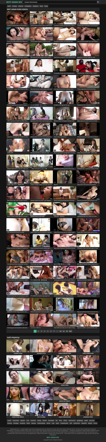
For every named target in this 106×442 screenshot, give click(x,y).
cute (53, 423)
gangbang (80, 420)
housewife (51, 420)
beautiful (84, 423)
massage (15, 423)
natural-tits (16, 420)
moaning (22, 423)
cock (27, 420)
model (9, 420)
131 (64, 331)
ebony (48, 423)
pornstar (91, 420)
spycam (23, 420)
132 (67, 331)
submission (77, 423)
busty (46, 6)
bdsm (9, 6)
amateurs (35, 6)
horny (95, 423)
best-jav (34, 423)
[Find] (98, 2)
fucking (10, 423)
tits (56, 420)
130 (60, 331)
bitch (60, 420)
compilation (28, 6)
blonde (45, 420)
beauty (90, 423)
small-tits (33, 420)
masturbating (41, 423)
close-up (20, 6)
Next (70, 331)
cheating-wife (64, 423)
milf (71, 423)
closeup (14, 6)
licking (39, 420)
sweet (86, 420)
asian (57, 423)
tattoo (65, 420)
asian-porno (72, 420)
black (41, 6)
